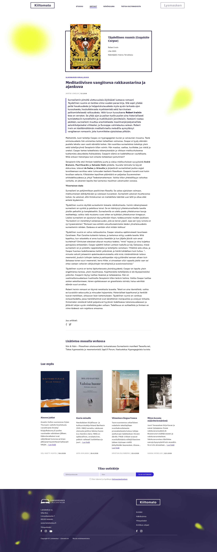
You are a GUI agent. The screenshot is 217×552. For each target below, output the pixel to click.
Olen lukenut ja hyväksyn (109, 479)
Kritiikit (93, 6)
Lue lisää (52, 444)
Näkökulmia (109, 6)
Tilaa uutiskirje (144, 474)
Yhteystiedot (46, 527)
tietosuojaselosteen (119, 479)
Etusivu (79, 6)
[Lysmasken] (172, 7)
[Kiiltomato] (43, 7)
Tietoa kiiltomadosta (131, 6)
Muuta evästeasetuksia (81, 538)
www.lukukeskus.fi (48, 523)
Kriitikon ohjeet (142, 525)
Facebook (67, 324)
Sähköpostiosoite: (72, 471)
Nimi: (103, 471)
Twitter (70, 324)
